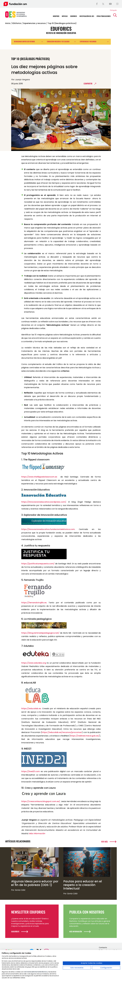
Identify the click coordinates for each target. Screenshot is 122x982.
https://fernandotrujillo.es (34, 602)
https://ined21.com (30, 771)
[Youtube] (110, 4)
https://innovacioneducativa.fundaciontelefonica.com (48, 529)
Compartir (88, 83)
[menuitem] (113, 10)
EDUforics (16, 23)
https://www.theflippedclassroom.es (39, 476)
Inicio (7, 23)
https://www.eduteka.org (33, 663)
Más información (37, 833)
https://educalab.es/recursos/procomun (62, 732)
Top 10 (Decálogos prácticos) (62, 23)
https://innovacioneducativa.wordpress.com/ (43, 502)
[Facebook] (96, 4)
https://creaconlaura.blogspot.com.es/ (40, 801)
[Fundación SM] (15, 3)
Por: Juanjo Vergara (20, 79)
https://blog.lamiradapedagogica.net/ (40, 633)
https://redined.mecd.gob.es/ (84, 735)
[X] (103, 4)
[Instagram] (117, 4)
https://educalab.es (31, 708)
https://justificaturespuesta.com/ (37, 563)
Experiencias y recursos (34, 23)
